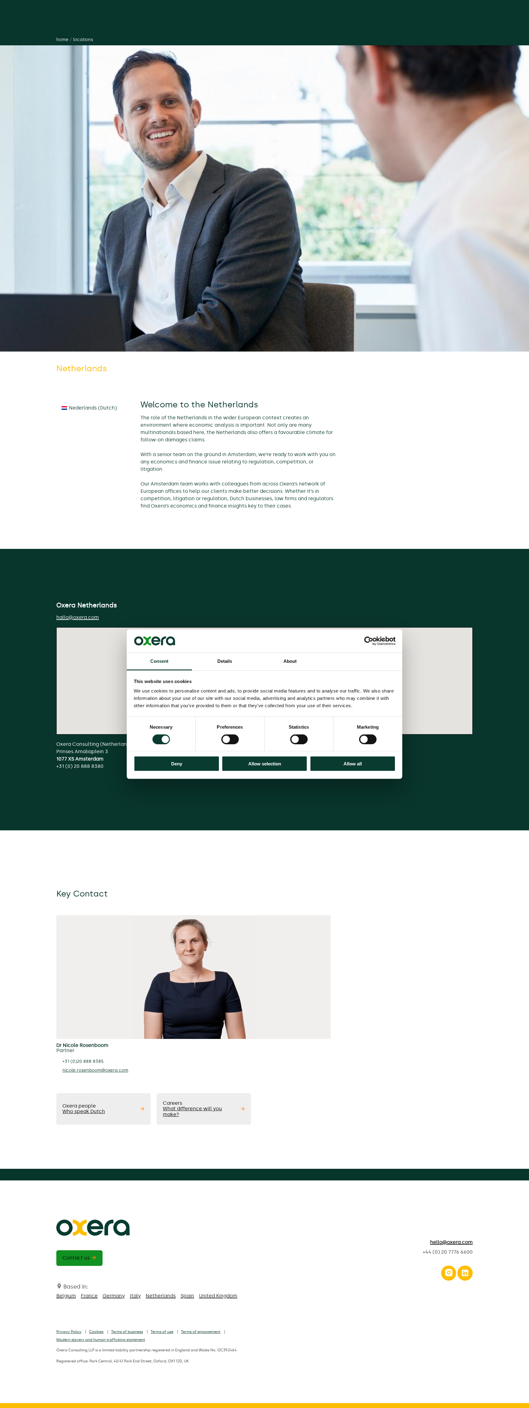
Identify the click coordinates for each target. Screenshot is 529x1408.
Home (62, 39)
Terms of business (127, 1332)
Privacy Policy (68, 1332)
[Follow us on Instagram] (448, 1275)
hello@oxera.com (451, 1242)
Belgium (66, 1296)
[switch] (230, 739)
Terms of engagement (200, 1332)
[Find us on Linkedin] (465, 1275)
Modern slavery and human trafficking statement (100, 1340)
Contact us (76, 1258)
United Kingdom (218, 1296)
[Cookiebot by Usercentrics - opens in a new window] (369, 641)
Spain (187, 1296)
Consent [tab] (159, 661)
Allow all (352, 763)
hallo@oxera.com (77, 617)
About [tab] (290, 661)
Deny (176, 763)
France (89, 1296)
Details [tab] (224, 661)
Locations (83, 39)
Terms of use (162, 1332)
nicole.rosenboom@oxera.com (95, 1070)
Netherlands (161, 1296)
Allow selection (264, 763)
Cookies (96, 1332)
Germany (114, 1296)
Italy (135, 1296)
